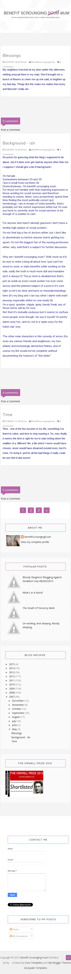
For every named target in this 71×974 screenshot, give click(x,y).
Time (14, 741)
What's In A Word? (33, 592)
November (18, 704)
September (18, 713)
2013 (12, 672)
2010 (12, 684)
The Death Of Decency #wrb (39, 608)
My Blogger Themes (59, 962)
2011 (12, 680)
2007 (12, 696)
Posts (15, 929)
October (17, 708)
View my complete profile (35, 542)
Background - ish (20, 737)
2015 (12, 664)
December (18, 700)
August (16, 717)
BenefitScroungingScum (37, 536)
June (15, 725)
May (15, 729)
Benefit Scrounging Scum (34, 957)
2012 (12, 676)
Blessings (16, 733)
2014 (12, 668)
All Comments (20, 936)
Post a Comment (10, 129)
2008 (12, 692)
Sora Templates (34, 962)
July (14, 721)
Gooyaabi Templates (35, 968)
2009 (12, 688)
